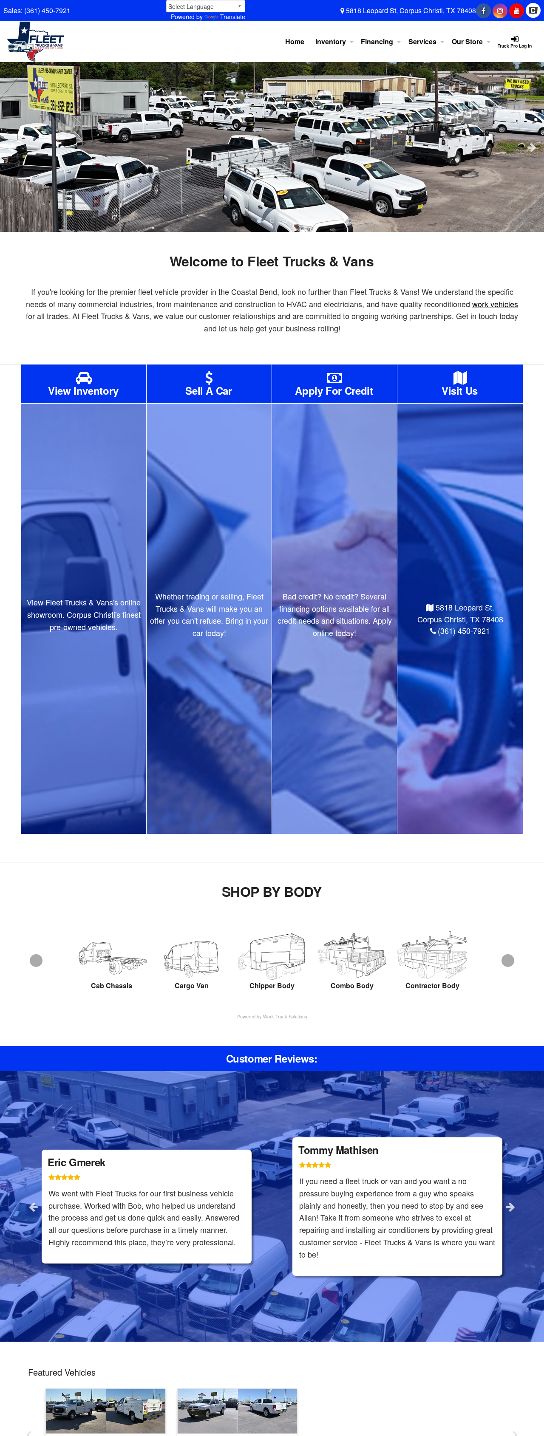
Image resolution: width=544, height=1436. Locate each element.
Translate (232, 16)
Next (532, 147)
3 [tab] (284, 221)
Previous (12, 147)
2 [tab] (272, 221)
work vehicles (495, 303)
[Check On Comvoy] (533, 10)
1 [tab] (259, 221)
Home (294, 41)
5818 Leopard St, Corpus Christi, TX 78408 (410, 10)
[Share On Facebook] (483, 10)
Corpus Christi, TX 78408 (460, 619)
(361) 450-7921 (47, 10)
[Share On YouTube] (516, 10)
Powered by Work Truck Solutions (272, 1016)
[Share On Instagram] (500, 10)
